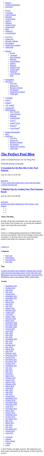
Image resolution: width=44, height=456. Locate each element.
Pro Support (9, 43)
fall (32, 273)
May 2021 (9, 300)
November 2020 (11, 325)
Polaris (8, 103)
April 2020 (9, 331)
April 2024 (9, 406)
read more (4, 181)
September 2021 (11, 296)
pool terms (35, 275)
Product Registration (12, 5)
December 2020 (11, 327)
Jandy (8, 100)
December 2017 (11, 359)
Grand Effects (10, 19)
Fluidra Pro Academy (13, 45)
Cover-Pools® (10, 33)
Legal (7, 445)
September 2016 (11, 398)
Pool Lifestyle (10, 260)
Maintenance (5, 275)
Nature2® (9, 31)
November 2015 (11, 419)
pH (11, 275)
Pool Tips (8, 262)
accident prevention (8, 271)
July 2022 (8, 292)
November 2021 (11, 298)
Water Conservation (32, 277)
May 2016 (9, 390)
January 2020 (10, 317)
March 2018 (9, 349)
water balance (19, 277)
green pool (37, 273)
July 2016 (8, 394)
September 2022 (11, 286)
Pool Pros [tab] (9, 7)
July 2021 (8, 306)
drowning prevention (13, 273)
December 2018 (11, 355)
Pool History (9, 258)
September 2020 (11, 323)
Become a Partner (11, 41)
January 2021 (10, 308)
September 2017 (11, 366)
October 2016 (10, 400)
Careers (8, 443)
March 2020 (9, 321)
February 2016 (10, 384)
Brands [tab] (8, 3)
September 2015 (11, 415)
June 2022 (9, 290)
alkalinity (22, 271)
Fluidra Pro (9, 39)
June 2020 (9, 335)
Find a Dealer (10, 441)
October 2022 (10, 288)
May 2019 (9, 341)
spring (12, 277)
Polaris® (8, 23)
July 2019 (8, 343)
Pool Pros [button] (9, 82)
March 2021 (9, 302)
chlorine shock (31, 271)
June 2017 (9, 370)
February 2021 (10, 310)
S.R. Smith (9, 105)
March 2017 (9, 376)
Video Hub (9, 47)
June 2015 (9, 425)
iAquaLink (9, 108)
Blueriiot (8, 17)
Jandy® (8, 21)
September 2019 (11, 339)
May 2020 (9, 333)
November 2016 (11, 402)
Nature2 (13, 126)
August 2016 (10, 396)
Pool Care (9, 256)
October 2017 (10, 364)
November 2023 (11, 409)
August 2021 (10, 312)
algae (17, 271)
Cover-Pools (15, 128)
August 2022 (10, 294)
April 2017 (9, 374)
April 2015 (9, 433)
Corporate (9, 13)
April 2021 (9, 314)
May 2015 (9, 421)
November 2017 (11, 362)
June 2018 (9, 351)
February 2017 (10, 378)
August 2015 (10, 431)
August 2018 (10, 357)
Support (8, 439)
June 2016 (9, 392)
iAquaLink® (10, 27)
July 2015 (8, 427)
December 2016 (11, 404)
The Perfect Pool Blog (18, 154)
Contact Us (5, 247)
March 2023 (9, 411)
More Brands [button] (10, 110)
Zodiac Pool (15, 123)
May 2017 (9, 372)
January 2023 (10, 413)
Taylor (13, 121)
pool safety (27, 275)
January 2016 (10, 382)
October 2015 (10, 417)
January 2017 (10, 380)
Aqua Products (10, 15)
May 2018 (9, 347)
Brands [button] (8, 51)
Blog (7, 29)
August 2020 (10, 329)
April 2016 (9, 388)
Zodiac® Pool (10, 25)
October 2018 (10, 345)
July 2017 (8, 368)
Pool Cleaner (18, 275)
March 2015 (9, 423)
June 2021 (9, 304)
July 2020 (8, 337)
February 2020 (10, 319)
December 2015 (11, 429)
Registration (9, 80)
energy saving (26, 273)
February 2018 (10, 353)
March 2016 (9, 386)
